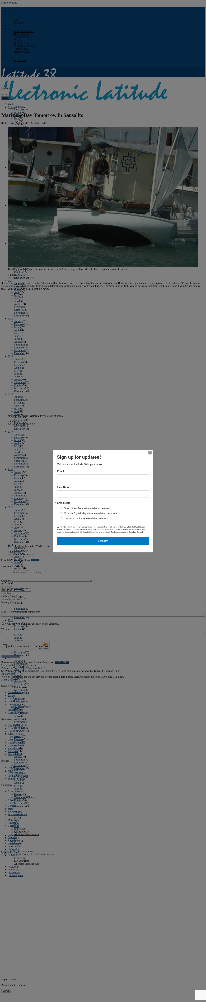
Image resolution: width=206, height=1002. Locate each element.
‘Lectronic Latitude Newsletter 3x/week (86, 518)
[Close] (150, 452)
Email (60, 471)
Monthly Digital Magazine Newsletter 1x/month (90, 513)
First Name (63, 487)
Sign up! (103, 541)
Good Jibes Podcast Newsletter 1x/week (87, 508)
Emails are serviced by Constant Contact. (127, 532)
